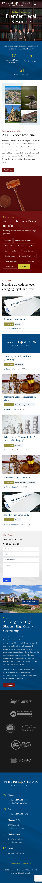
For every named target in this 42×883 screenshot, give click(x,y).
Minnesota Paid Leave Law (17, 477)
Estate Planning (20, 405)
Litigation (31, 261)
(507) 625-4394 (21, 814)
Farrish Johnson (11, 328)
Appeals (8, 240)
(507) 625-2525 (21, 800)
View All (23, 266)
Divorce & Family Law (27, 256)
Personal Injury (10, 266)
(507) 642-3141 (21, 803)
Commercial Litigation (26, 245)
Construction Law (11, 251)
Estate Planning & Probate (14, 261)
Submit (7, 580)
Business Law (9, 245)
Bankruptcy (18, 445)
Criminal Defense (27, 251)
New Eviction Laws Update (17, 514)
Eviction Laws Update (14, 319)
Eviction (17, 324)
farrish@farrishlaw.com (16, 853)
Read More (8, 170)
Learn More (9, 685)
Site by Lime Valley (24, 873)
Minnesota (30, 405)
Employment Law (20, 482)
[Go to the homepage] (16, 4)
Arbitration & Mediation (23, 240)
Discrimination (10, 256)
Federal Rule (19, 364)
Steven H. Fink (11, 369)
